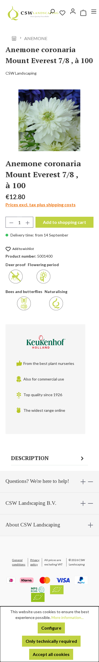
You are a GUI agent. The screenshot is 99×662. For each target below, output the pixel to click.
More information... (67, 617)
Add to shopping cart (64, 222)
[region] (50, 120)
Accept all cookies (51, 654)
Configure (51, 627)
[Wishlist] (62, 12)
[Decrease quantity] (11, 222)
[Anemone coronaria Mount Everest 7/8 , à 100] (49, 120)
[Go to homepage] (12, 13)
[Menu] (94, 13)
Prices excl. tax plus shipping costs (41, 204)
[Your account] (73, 11)
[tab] (48, 458)
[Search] (52, 13)
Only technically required (51, 641)
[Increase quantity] (28, 222)
